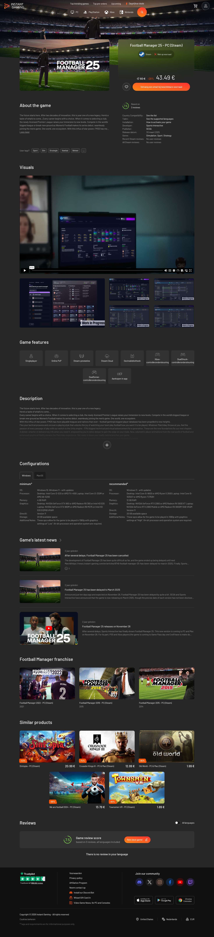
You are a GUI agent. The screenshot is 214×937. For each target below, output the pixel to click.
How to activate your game (158, 122)
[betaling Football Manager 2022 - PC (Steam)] (47, 683)
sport (35, 150)
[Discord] (139, 882)
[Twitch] (190, 882)
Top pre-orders (100, 3)
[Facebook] (170, 882)
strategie (54, 150)
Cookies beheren (27, 919)
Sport (159, 135)
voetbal (65, 150)
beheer (75, 150)
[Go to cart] (195, 5)
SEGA (149, 129)
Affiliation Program (78, 882)
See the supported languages (159, 118)
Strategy (167, 135)
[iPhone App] (143, 900)
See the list (151, 115)
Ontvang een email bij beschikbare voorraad (161, 87)
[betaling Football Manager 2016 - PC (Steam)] (107, 683)
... (84, 150)
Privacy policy (75, 878)
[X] (150, 882)
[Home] (14, 6)
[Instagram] (160, 882)
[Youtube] (180, 882)
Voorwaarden (75, 873)
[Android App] (164, 900)
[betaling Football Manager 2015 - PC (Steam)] (166, 683)
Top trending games (79, 3)
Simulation (151, 135)
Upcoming (116, 3)
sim (43, 150)
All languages (188, 822)
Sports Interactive (154, 125)
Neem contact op (77, 887)
